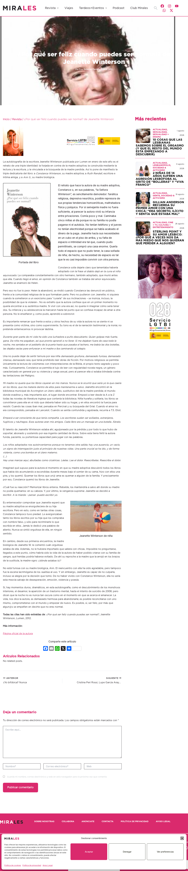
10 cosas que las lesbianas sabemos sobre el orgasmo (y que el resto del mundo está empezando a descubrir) (160, 147)
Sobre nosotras (44, 821)
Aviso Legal (48, 865)
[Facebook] (162, 6)
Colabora (68, 821)
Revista (50, 8)
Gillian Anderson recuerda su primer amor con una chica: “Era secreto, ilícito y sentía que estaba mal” (160, 208)
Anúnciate (88, 821)
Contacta (107, 821)
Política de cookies (12, 865)
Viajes (68, 8)
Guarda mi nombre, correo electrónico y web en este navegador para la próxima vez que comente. (57, 777)
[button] (182, 838)
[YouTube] (176, 6)
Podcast (118, 8)
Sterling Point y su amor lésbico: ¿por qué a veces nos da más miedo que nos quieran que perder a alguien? (160, 237)
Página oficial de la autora (18, 633)
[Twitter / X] (171, 10)
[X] (63, 649)
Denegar (127, 851)
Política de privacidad (31, 865)
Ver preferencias (165, 851)
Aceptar (89, 851)
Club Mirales (139, 8)
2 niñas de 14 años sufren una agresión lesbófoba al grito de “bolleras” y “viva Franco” (160, 179)
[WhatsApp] (164, 10)
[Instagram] (169, 6)
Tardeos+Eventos (91, 8)
